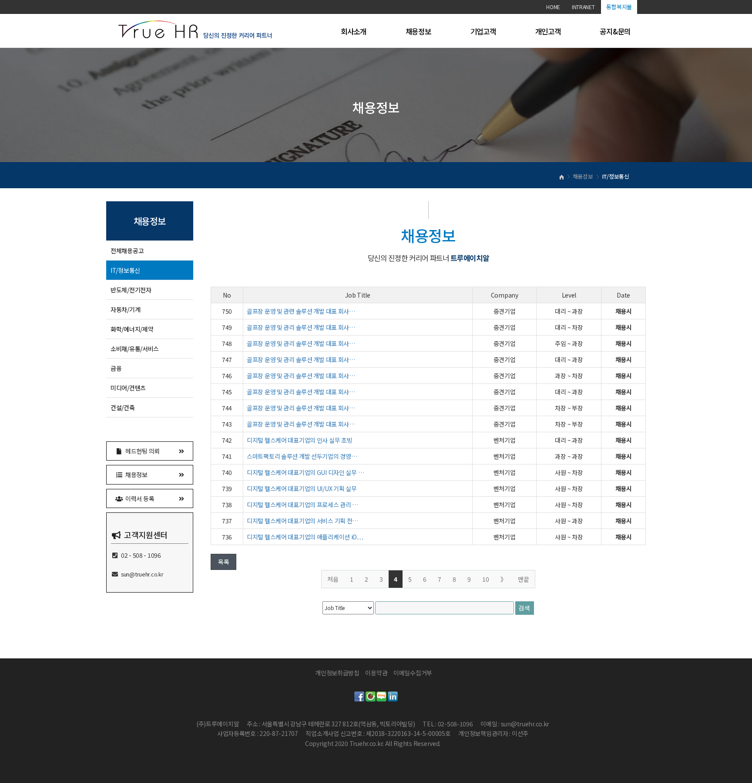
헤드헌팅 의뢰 (141, 451)
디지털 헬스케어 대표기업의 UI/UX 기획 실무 (302, 488)
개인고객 (548, 31)
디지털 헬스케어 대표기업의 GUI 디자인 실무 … (305, 472)
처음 (333, 579)
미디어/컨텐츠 (128, 387)
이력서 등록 (138, 498)
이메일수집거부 (412, 672)
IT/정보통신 (125, 270)
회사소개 (353, 31)
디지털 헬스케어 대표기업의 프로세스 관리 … (302, 504)
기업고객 (483, 31)
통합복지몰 (619, 7)
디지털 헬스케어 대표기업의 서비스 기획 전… (302, 520)
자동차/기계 (125, 309)
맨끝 (523, 579)
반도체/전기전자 (131, 289)
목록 (223, 561)
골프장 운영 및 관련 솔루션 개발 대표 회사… (301, 311)
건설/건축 (123, 407)
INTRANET (583, 6)
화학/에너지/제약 (132, 329)
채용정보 (418, 31)
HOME (553, 6)
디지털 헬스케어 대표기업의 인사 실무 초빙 (299, 440)
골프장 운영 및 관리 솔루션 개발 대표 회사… (301, 327)
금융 (116, 368)
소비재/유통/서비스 (135, 348)
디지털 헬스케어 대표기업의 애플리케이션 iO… (305, 536)
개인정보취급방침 (337, 672)
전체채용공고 (127, 250)
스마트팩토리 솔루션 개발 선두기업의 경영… (302, 456)
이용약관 (376, 672)
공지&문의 (615, 31)
